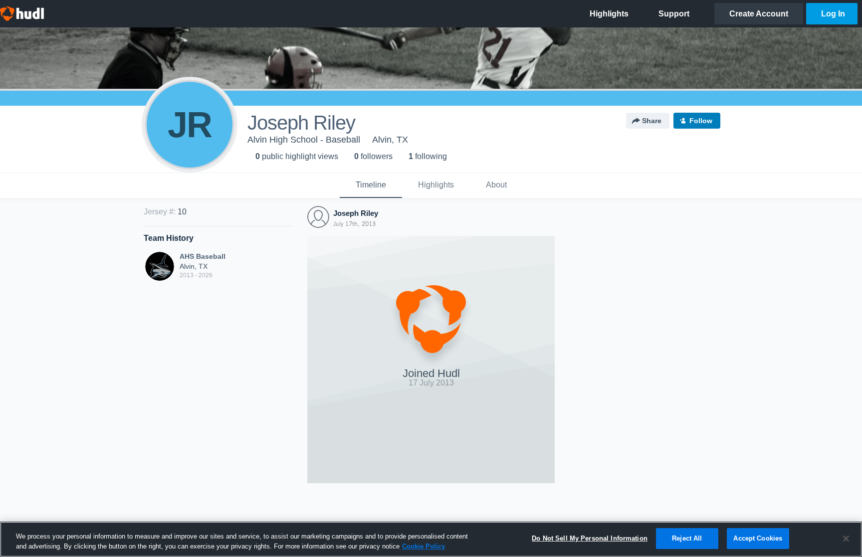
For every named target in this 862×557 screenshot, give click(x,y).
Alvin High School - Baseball (303, 140)
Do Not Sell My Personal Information (589, 538)
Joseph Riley (355, 213)
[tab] (371, 185)
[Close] (846, 539)
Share (651, 121)
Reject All (687, 538)
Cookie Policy (423, 546)
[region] (431, 539)
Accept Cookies (757, 538)
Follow (700, 121)
